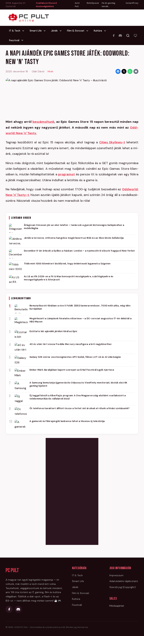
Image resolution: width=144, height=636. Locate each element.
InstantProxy (132, 3)
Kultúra (98, 30)
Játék (54, 30)
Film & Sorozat (75, 30)
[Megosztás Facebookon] (118, 71)
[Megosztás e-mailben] (135, 71)
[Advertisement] (72, 490)
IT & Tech (14, 30)
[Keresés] (128, 35)
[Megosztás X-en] (124, 71)
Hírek (50, 71)
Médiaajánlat (116, 605)
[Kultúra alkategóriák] (106, 30)
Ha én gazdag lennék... (108, 5)
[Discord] (120, 35)
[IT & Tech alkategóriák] (24, 30)
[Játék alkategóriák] (62, 30)
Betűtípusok (93, 3)
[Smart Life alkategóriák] (46, 30)
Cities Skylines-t (112, 142)
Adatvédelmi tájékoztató (123, 581)
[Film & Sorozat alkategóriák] (88, 30)
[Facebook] (114, 35)
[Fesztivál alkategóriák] (23, 40)
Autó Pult (77, 5)
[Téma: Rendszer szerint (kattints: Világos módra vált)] (135, 35)
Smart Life (36, 30)
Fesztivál (14, 40)
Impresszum (116, 575)
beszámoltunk (43, 122)
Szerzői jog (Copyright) (122, 587)
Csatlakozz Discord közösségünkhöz (46, 5)
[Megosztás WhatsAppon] (129, 71)
